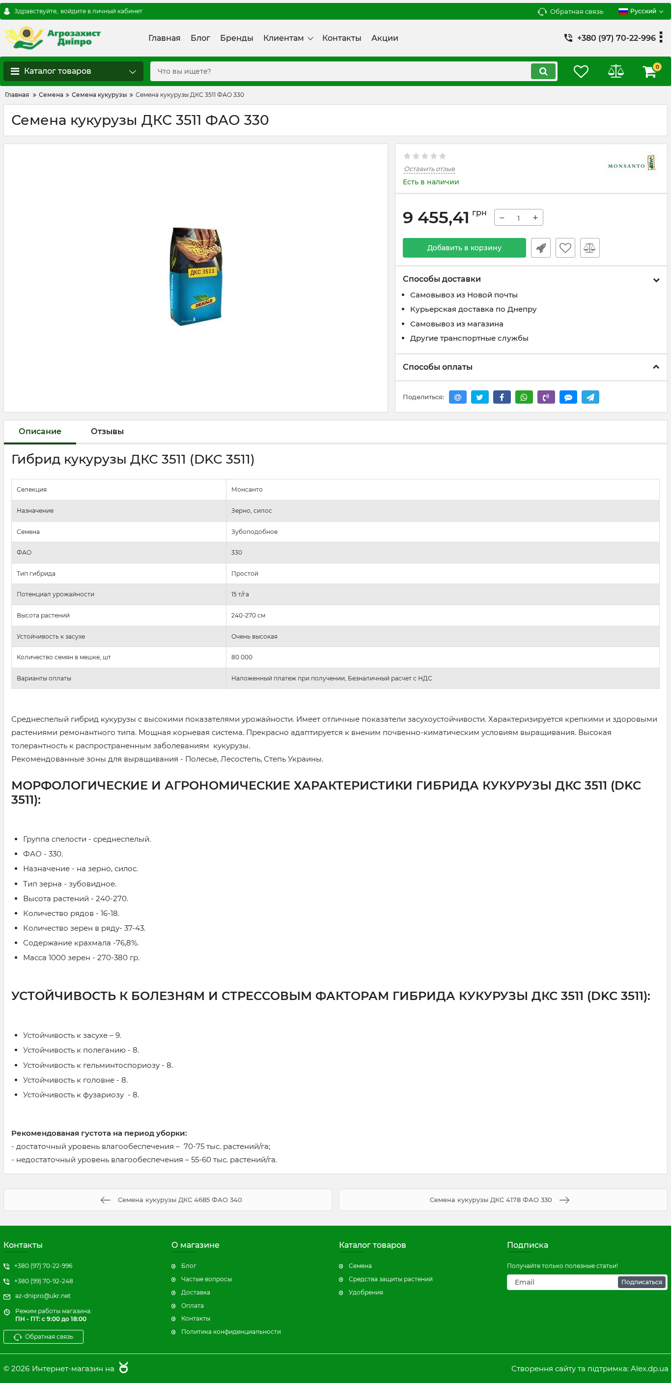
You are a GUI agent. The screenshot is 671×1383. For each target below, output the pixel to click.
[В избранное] (565, 248)
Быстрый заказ (541, 248)
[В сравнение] (590, 248)
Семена (360, 1265)
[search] (543, 71)
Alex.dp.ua (650, 1368)
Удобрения (366, 1292)
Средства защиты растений (391, 1279)
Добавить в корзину (464, 247)
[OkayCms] (122, 1368)
